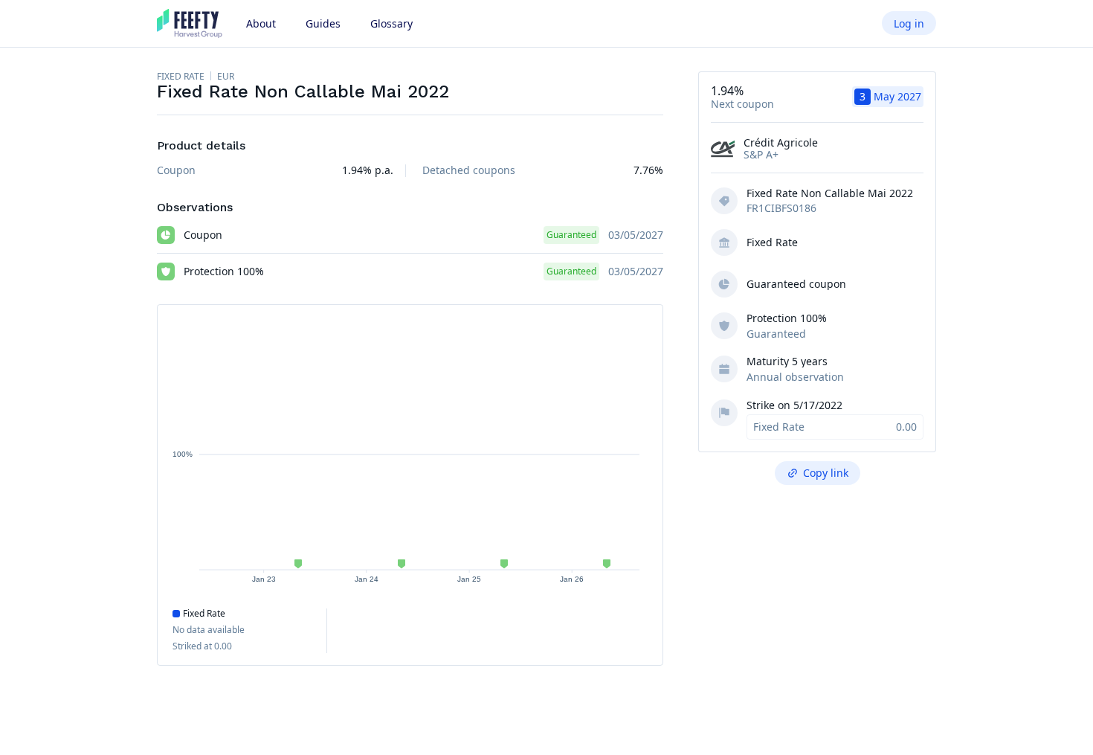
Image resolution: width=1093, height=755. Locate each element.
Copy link (825, 473)
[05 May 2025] (504, 563)
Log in (909, 23)
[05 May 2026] (606, 563)
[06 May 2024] (401, 563)
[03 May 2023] (298, 563)
